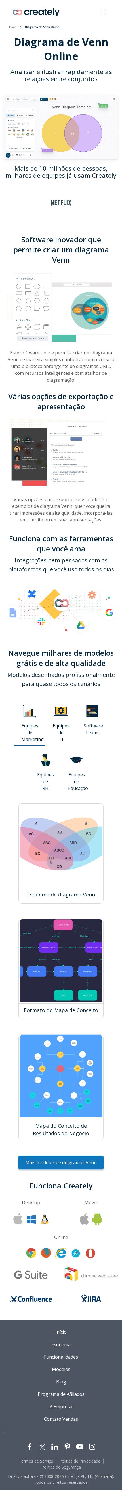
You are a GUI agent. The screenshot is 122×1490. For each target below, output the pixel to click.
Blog (61, 1382)
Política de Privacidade (79, 1461)
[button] (103, 12)
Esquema (61, 1344)
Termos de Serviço (36, 1461)
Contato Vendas (61, 1419)
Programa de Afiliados (61, 1394)
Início (12, 27)
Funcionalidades (61, 1357)
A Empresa (61, 1407)
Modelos (61, 1369)
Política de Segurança (61, 1467)
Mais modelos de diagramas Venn (61, 1162)
